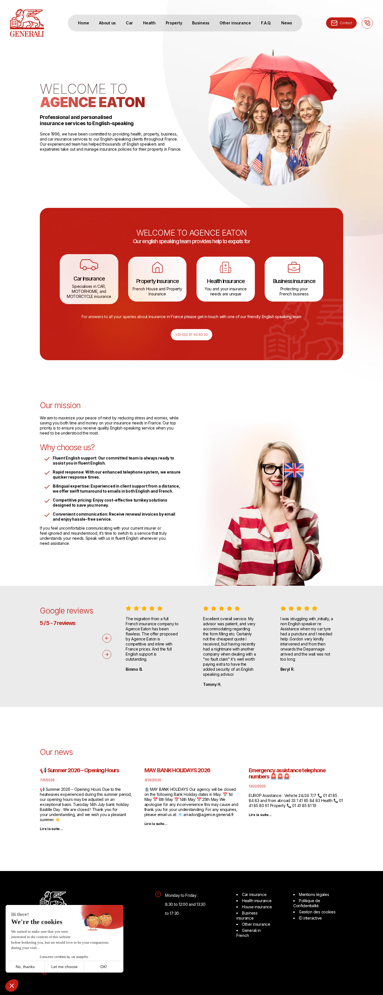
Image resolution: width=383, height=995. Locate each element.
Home (83, 22)
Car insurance (254, 894)
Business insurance (247, 915)
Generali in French (248, 933)
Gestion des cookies (317, 911)
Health (149, 22)
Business (200, 22)
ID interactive (310, 918)
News (286, 22)
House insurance (257, 906)
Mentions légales (314, 894)
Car (129, 22)
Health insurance (257, 900)
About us (107, 22)
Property (174, 22)
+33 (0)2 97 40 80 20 (191, 334)
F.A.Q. (266, 22)
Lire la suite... (51, 829)
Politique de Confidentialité (306, 903)
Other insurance (235, 22)
